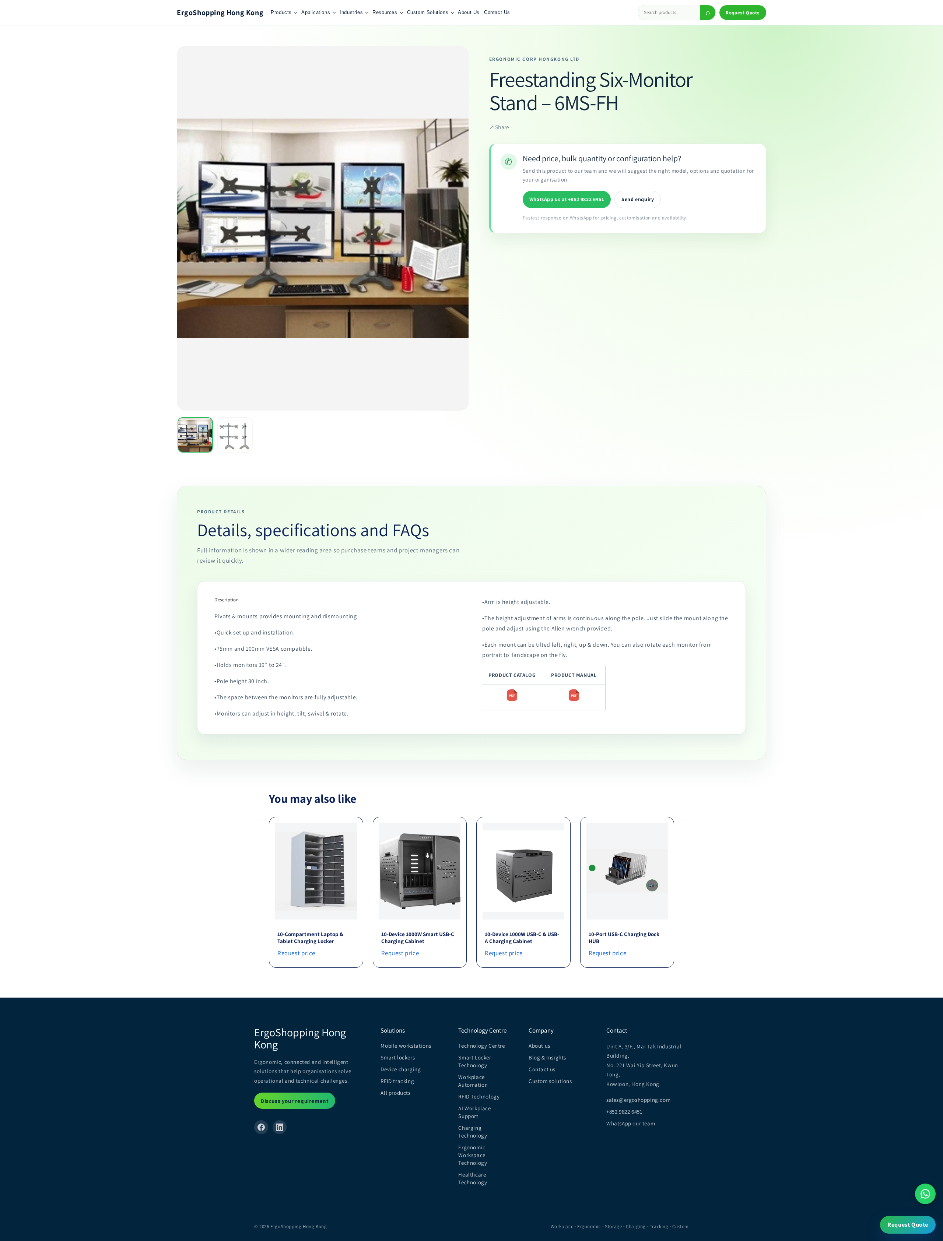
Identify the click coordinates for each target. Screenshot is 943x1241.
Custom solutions (550, 1080)
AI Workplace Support (474, 1112)
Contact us (542, 1069)
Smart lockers (398, 1057)
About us (539, 1045)
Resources (384, 12)
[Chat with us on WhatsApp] (925, 1194)
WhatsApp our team (630, 1123)
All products (395, 1092)
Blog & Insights (547, 1057)
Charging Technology (472, 1131)
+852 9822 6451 (624, 1111)
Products (281, 12)
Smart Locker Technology (474, 1061)
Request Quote (743, 13)
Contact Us (497, 12)
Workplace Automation (473, 1080)
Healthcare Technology (472, 1178)
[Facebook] (261, 1127)
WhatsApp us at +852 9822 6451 (566, 199)
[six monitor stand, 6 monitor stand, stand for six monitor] (512, 701)
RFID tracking (397, 1080)
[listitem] (195, 435)
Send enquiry (637, 199)
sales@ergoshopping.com (638, 1099)
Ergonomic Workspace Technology (472, 1155)
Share (499, 127)
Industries (351, 12)
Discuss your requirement (295, 1100)
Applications (315, 12)
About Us (469, 12)
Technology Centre (481, 1045)
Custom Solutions (428, 12)
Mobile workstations (406, 1045)
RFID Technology (478, 1096)
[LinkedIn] (280, 1127)
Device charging (401, 1069)
